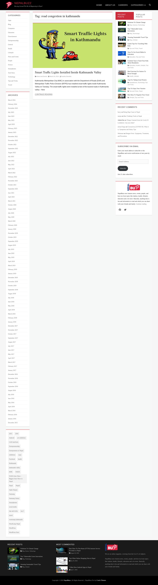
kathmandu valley (14, 467)
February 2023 (12, 128)
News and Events (42, 76)
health (20, 459)
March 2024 (11, 100)
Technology (11, 77)
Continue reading (141, 204)
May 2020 (11, 217)
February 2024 (12, 104)
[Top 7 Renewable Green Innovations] (122, 30)
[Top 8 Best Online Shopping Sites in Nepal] (62, 561)
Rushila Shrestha (66, 76)
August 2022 (12, 152)
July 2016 (11, 394)
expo (19, 455)
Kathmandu (12, 463)
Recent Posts (122, 16)
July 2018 (11, 298)
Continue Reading (43, 94)
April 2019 (11, 261)
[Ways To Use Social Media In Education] (122, 53)
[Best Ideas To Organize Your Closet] (122, 96)
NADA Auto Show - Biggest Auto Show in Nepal (15, 478)
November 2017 (13, 330)
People (10, 60)
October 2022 (12, 144)
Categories (137, 5)
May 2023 (11, 120)
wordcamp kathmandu (16, 519)
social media (13, 507)
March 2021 (11, 201)
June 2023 (11, 116)
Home (99, 5)
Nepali (18, 485)
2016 (16, 433)
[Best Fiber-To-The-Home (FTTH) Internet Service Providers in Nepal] (62, 550)
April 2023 (11, 124)
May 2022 (11, 164)
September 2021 (13, 189)
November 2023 (13, 108)
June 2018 (11, 302)
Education (11, 32)
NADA (18, 472)
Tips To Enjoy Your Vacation (136, 88)
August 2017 (12, 342)
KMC (10, 472)
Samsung (12, 494)
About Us (110, 5)
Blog (9, 24)
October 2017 (12, 334)
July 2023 (11, 112)
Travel (10, 85)
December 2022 (13, 136)
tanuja (119, 116)
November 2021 (13, 181)
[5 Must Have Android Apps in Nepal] (62, 569)
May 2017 (11, 354)
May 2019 (11, 257)
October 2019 (12, 237)
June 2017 (11, 350)
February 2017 (12, 366)
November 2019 (13, 233)
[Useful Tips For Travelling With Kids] (122, 45)
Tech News (11, 73)
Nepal (11, 485)
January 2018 (12, 322)
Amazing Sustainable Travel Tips (138, 37)
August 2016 (12, 390)
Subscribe (123, 168)
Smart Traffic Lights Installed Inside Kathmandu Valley (68, 72)
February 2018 (12, 318)
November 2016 (13, 378)
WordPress (12, 528)
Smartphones (12, 69)
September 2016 (13, 386)
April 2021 (11, 197)
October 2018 (12, 285)
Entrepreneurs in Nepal (16, 450)
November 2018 (13, 281)
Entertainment (12, 36)
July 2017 (11, 346)
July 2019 (11, 249)
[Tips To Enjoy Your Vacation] (122, 90)
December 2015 (13, 423)
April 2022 (11, 169)
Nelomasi (120, 133)
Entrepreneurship (13, 40)
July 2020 (11, 213)
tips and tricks (13, 511)
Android (11, 438)
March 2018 (11, 314)
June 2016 (11, 398)
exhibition (12, 455)
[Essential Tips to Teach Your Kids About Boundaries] (122, 62)
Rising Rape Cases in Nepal (131, 112)
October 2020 (12, 205)
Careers (123, 5)
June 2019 (11, 253)
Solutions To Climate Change (136, 22)
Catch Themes (101, 580)
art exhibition (21, 438)
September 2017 (13, 338)
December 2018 (13, 277)
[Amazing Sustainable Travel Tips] (122, 38)
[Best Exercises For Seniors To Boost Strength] (122, 72)
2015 (10, 433)
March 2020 (11, 221)
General (10, 44)
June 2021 (11, 193)
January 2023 (12, 132)
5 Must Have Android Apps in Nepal (80, 567)
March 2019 (11, 265)
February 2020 (12, 225)
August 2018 (12, 293)
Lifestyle (10, 52)
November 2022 (13, 140)
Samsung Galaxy (14, 498)
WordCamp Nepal (14, 524)
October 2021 (12, 185)
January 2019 (12, 273)
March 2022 (11, 173)
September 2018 (13, 290)
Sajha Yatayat (13, 490)
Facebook (12, 459)
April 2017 (11, 358)
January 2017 (12, 370)
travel (11, 515)
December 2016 (13, 374)
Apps (9, 20)
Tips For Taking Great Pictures (137, 80)
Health (10, 48)
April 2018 (11, 310)
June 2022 (11, 160)
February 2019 (12, 269)
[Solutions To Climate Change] (122, 23)
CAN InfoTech (13, 442)
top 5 (22, 511)
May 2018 (11, 306)
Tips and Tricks (13, 81)
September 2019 (13, 241)
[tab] (125, 16)
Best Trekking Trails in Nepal (133, 116)
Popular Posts (140, 16)
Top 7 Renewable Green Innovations (31, 556)
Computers (11, 28)
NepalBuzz (22, 3)
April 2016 (11, 406)
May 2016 (11, 402)
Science (10, 65)
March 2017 (11, 362)
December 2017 (13, 326)
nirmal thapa (121, 127)
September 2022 (13, 148)
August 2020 (12, 209)
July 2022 (11, 156)
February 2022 (12, 177)
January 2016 (12, 419)
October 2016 (12, 382)
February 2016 (12, 414)
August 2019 (12, 245)
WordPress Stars (14, 532)
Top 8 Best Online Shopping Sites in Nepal (82, 558)
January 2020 (12, 229)
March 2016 (11, 410)
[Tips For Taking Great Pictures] (122, 81)
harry (119, 112)
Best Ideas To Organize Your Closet (138, 95)
